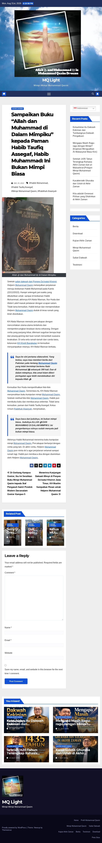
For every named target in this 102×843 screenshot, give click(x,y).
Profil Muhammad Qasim (90, 820)
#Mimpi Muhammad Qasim (24, 191)
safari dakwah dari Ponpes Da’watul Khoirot (35, 281)
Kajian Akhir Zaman (82, 240)
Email (8, 640)
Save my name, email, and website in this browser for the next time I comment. (34, 671)
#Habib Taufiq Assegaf (22, 187)
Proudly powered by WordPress (14, 828)
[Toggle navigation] (49, 94)
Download (78, 233)
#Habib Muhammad (38, 183)
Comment (10, 573)
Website (8, 653)
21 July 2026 (63, 729)
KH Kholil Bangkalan (27, 343)
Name (8, 627)
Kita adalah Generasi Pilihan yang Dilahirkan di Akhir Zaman (84, 196)
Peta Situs (96, 837)
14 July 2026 (14, 758)
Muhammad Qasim (24, 285)
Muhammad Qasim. (51, 394)
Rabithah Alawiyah (23, 409)
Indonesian (82, 108)
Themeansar (6, 830)
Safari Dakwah (17, 108)
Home (76, 820)
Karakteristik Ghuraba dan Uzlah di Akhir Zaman (83, 183)
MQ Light (51, 80)
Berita (75, 226)
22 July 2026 (14, 729)
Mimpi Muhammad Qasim (76, 826)
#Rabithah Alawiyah (47, 191)
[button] (93, 94)
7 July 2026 (63, 758)
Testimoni (77, 265)
